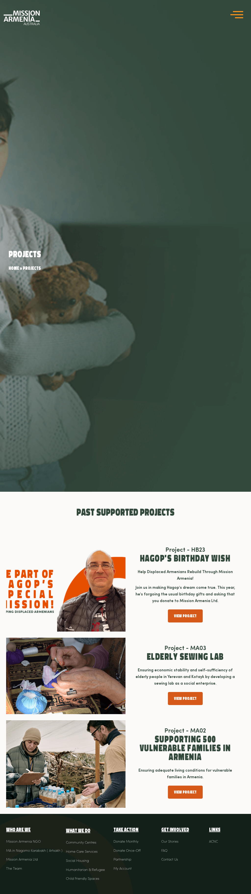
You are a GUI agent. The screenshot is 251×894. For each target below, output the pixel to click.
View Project (185, 616)
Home (14, 268)
